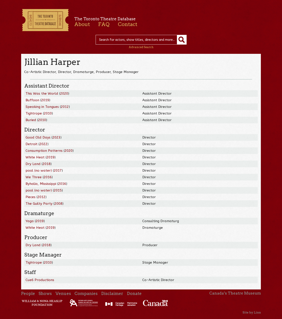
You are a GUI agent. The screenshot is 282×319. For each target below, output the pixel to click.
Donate (134, 293)
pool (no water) (39, 171)
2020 (64, 94)
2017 (58, 171)
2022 (43, 144)
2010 (48, 113)
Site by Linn (252, 312)
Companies (86, 293)
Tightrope (34, 113)
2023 (56, 137)
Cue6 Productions (40, 280)
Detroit (31, 144)
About (82, 24)
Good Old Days (38, 137)
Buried (31, 120)
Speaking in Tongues (42, 107)
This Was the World (42, 94)
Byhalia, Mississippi (41, 184)
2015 (58, 190)
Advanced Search (141, 47)
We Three (34, 177)
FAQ (103, 24)
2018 (46, 164)
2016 (48, 177)
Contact (127, 24)
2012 (65, 107)
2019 (45, 100)
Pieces (30, 197)
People (28, 293)
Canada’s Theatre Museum (235, 293)
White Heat (35, 157)
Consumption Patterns (44, 151)
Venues (63, 293)
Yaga (30, 221)
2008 (58, 204)
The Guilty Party (39, 204)
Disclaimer (112, 293)
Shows (45, 293)
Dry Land (33, 164)
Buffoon (32, 100)
